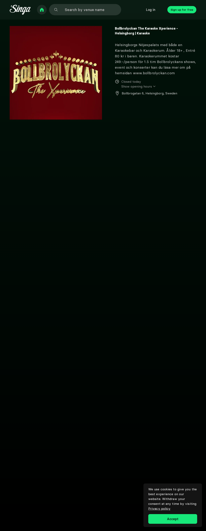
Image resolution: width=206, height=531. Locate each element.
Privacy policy (159, 508)
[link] (42, 9)
